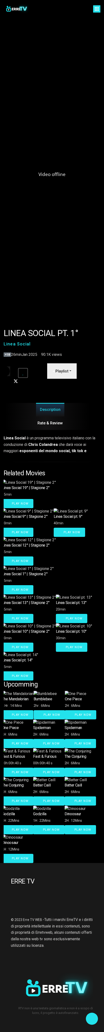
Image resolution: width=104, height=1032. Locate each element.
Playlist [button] (61, 371)
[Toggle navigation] (96, 9)
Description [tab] (50, 409)
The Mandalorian (15, 699)
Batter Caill (42, 785)
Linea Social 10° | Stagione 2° (26, 631)
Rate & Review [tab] (50, 423)
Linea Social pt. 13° (71, 602)
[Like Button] (23, 373)
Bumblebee (43, 699)
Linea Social (17, 343)
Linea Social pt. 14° (17, 660)
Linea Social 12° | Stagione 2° (26, 545)
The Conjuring (75, 756)
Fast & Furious (13, 756)
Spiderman (42, 727)
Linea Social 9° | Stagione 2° (25, 516)
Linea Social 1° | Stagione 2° (25, 574)
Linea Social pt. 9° (68, 516)
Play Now (20, 503)
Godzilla (8, 814)
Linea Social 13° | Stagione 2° (26, 602)
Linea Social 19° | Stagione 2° (26, 487)
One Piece (73, 699)
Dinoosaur (73, 814)
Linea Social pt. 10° (71, 631)
